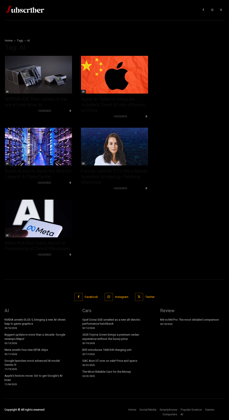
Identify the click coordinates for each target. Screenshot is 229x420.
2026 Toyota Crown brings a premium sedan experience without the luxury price (110, 336)
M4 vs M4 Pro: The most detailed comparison (189, 320)
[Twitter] (221, 10)
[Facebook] (203, 10)
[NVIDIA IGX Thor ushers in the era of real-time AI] (38, 75)
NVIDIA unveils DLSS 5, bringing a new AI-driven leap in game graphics (35, 322)
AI (7, 91)
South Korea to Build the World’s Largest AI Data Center (38, 173)
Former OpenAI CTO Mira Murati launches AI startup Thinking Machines (114, 176)
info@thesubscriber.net (20, 110)
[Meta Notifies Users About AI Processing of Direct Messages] (38, 218)
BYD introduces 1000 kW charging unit (106, 350)
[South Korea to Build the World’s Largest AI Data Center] (38, 146)
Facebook (91, 297)
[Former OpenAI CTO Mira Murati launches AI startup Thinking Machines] (114, 146)
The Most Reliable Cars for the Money (106, 372)
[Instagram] (212, 10)
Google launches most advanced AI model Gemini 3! (32, 363)
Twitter (150, 297)
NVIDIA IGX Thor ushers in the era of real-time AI (36, 101)
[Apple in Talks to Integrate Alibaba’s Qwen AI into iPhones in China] (114, 75)
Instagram (121, 297)
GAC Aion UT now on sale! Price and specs (109, 361)
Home (9, 40)
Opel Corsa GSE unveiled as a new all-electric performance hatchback (111, 322)
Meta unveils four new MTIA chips (26, 350)
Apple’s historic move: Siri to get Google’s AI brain (33, 378)
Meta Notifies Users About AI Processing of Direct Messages (37, 245)
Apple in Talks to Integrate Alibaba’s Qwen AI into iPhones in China (113, 104)
